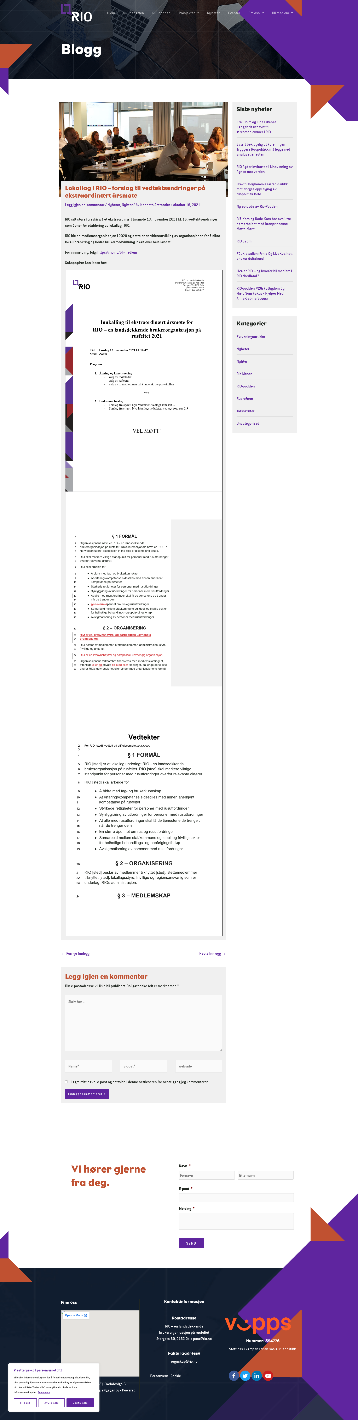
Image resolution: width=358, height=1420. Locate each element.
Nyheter (213, 13)
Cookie (176, 1376)
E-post (185, 1188)
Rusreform (245, 398)
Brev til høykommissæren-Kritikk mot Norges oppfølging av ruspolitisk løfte (262, 189)
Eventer (234, 13)
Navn (185, 1165)
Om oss (254, 13)
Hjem (111, 13)
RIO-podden (161, 13)
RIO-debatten (133, 13)
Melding (187, 1208)
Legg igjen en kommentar (84, 204)
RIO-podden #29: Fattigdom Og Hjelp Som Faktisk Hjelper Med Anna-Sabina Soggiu (260, 293)
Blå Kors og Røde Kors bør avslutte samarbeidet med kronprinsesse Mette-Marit (264, 223)
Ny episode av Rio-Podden (257, 206)
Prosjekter (187, 13)
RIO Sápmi (244, 241)
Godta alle (80, 1402)
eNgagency (110, 1390)
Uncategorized (248, 423)
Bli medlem (280, 13)
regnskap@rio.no (184, 1361)
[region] (53, 1387)
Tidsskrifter (245, 411)
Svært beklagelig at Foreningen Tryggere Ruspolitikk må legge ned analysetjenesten (263, 149)
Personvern (44, 1392)
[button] (189, 13)
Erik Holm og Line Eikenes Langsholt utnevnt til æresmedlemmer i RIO (257, 127)
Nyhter (127, 204)
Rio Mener (244, 373)
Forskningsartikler (251, 336)
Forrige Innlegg (75, 953)
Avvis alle (52, 1402)
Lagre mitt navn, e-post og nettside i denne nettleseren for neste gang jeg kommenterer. (139, 1081)
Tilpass (25, 1402)
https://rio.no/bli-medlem (117, 252)
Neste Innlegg (212, 953)
